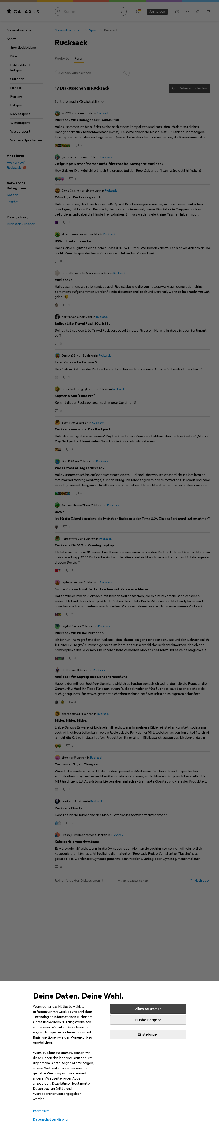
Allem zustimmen (148, 1009)
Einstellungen (148, 1034)
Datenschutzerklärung (50, 1119)
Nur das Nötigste (148, 1020)
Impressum (41, 1111)
